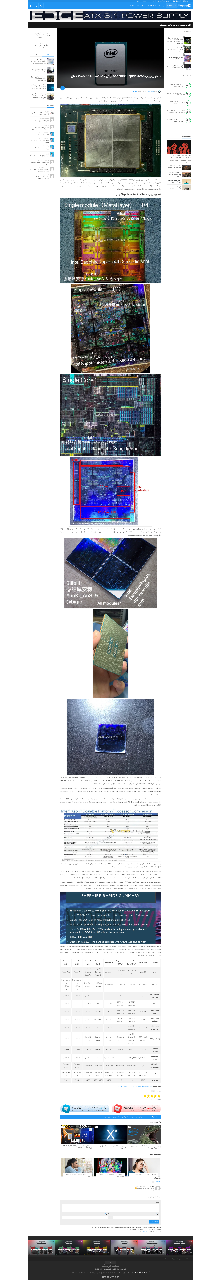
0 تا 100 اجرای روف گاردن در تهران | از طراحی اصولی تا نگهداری (174, 174)
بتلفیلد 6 (143, 1)
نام (158, 1214)
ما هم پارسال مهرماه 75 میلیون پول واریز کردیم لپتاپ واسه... (40, 178)
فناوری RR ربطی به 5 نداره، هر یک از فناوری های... (40, 141)
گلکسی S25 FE (177, 1)
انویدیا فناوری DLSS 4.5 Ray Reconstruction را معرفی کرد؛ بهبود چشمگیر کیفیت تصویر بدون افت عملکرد (175, 40)
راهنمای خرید (153, 6)
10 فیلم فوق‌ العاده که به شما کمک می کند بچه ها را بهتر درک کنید (111, 1175)
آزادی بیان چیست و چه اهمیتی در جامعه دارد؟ (175, 188)
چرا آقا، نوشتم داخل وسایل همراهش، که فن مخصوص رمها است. (39, 114)
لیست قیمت (141, 6)
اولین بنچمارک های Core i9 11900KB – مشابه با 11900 (135, 1086)
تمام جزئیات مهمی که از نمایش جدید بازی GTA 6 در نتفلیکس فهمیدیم (175, 49)
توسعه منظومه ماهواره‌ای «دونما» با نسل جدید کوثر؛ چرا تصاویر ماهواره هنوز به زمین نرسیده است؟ (38, 96)
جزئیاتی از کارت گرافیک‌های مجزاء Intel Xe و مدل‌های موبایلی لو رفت (113, 1147)
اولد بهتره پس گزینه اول (43, 135)
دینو (138, 1)
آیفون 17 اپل (151, 1)
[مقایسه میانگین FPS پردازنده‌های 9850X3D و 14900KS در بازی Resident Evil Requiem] (77, 1134)
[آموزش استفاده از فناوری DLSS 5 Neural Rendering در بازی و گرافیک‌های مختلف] (50, 78)
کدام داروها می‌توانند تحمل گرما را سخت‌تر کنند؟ (145, 1175)
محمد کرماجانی (150, 92)
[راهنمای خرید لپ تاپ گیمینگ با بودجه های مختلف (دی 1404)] (41, 1247)
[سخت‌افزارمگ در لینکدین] (103, 1277)
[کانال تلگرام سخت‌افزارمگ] (113, 1277)
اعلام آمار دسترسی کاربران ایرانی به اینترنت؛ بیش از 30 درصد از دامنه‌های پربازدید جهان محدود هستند (38, 87)
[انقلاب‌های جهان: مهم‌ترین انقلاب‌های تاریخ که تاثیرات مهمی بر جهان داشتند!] (179, 147)
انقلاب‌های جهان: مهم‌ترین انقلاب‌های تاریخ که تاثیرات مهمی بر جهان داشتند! (180, 156)
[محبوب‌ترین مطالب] (36, 54)
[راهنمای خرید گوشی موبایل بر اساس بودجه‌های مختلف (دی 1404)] (124, 1247)
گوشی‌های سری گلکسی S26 (163, 1)
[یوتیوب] (136, 1108)
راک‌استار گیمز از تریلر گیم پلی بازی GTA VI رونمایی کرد (176, 58)
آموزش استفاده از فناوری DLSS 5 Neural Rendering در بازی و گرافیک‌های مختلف (38, 79)
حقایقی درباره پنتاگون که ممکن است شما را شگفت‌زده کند (174, 167)
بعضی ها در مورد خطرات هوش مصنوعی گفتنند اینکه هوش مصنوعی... (40, 128)
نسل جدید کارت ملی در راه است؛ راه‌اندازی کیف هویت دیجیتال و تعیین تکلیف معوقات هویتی (38, 61)
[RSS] (118, 1277)
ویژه (132, 6)
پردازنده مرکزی (173, 25)
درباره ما (179, 1259)
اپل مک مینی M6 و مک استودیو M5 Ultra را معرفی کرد (175, 67)
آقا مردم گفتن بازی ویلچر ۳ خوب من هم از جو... (40, 163)
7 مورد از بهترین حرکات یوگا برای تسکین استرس (174, 181)
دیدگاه (155, 1182)
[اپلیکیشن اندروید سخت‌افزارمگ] (115, 1277)
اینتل (153, 1091)
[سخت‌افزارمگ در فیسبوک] (108, 1277)
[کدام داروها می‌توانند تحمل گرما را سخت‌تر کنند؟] (144, 1167)
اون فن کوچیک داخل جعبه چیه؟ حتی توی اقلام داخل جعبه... (40, 121)
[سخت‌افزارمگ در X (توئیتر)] (105, 1277)
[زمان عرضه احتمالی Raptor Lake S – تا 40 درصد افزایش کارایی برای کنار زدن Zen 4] (144, 1134)
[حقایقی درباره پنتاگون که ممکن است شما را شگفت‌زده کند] (186, 167)
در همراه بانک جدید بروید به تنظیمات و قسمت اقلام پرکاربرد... (39, 170)
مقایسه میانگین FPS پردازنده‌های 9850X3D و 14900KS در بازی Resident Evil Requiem (78, 1147)
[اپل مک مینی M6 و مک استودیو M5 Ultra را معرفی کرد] (187, 66)
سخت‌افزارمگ (187, 1259)
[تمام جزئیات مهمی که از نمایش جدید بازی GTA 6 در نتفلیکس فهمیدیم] (187, 49)
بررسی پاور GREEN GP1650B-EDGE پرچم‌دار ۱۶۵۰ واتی (177, 86)
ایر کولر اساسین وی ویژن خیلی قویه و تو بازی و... (40, 149)
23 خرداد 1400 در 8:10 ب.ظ (143, 1186)
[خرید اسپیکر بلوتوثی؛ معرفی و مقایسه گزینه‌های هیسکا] (50, 70)
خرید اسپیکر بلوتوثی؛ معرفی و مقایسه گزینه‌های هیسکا (137, 1117)
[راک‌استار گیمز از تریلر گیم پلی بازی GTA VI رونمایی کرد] (187, 58)
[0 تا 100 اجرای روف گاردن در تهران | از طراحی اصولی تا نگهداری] (186, 174)
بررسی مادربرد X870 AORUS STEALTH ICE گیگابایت (177, 103)
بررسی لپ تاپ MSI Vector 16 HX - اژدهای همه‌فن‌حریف (176, 120)
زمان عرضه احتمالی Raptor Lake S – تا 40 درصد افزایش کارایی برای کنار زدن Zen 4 (146, 1147)
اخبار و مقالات (172, 6)
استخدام (167, 1259)
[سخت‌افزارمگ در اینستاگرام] (110, 1277)
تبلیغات (173, 1259)
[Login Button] (30, 5)
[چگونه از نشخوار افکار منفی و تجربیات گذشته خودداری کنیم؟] (77, 1167)
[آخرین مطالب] (48, 54)
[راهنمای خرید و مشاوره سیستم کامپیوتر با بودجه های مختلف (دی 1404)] (152, 1247)
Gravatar (144, 1232)
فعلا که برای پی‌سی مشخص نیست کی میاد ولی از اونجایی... (39, 156)
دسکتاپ (162, 25)
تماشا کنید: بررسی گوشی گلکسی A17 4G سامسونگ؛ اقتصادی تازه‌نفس (176, 112)
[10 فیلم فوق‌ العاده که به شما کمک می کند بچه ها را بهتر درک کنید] (110, 1167)
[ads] (110, 15)
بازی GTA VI (186, 1)
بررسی (162, 6)
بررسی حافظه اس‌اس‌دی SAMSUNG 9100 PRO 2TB (176, 94)
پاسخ (153, 1191)
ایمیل (107, 1214)
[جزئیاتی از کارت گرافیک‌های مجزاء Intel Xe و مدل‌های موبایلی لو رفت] (110, 1134)
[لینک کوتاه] (133, 92)
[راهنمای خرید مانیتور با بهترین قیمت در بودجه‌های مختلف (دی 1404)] (96, 1247)
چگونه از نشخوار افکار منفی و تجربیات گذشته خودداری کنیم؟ (77, 1175)
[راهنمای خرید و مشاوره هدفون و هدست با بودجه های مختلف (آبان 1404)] (179, 1247)
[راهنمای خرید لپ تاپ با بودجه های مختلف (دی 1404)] (69, 1247)
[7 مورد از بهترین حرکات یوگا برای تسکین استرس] (186, 181)
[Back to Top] (110, 1262)
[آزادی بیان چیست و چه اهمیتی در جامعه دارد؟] (186, 187)
